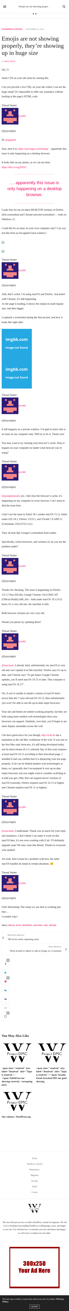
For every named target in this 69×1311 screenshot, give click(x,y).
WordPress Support (12, 29)
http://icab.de (48, 735)
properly (27, 925)
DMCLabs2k (9, 61)
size (46, 925)
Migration (35, 1175)
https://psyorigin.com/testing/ (33, 148)
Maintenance (34, 1169)
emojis (11, 925)
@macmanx (8, 665)
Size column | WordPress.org (16, 1117)
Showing (38, 925)
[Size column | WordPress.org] (17, 1102)
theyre (52, 925)
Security (34, 1181)
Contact (34, 1192)
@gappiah (10, 139)
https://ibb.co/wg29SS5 (14, 167)
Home (34, 1158)
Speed (34, 1186)
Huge (18, 925)
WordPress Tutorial (34, 1164)
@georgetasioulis (11, 495)
